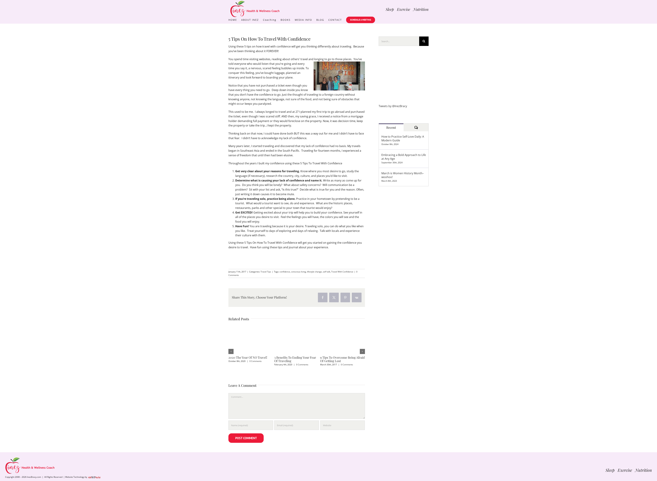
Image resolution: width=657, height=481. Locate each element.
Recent (391, 127)
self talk (326, 271)
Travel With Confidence (342, 271)
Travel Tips (266, 271)
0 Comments (255, 361)
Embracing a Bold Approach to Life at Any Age (403, 157)
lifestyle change (314, 271)
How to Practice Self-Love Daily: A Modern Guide (402, 138)
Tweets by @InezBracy (393, 106)
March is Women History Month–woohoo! (402, 175)
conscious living (298, 271)
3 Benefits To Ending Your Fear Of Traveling (295, 359)
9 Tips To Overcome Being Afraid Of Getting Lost (342, 359)
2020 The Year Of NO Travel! (247, 357)
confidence (285, 271)
